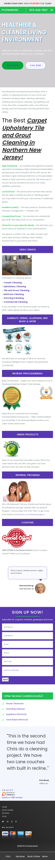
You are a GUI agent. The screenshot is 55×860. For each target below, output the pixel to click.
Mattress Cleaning (14, 294)
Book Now (12, 65)
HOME (4, 807)
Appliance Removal (16, 714)
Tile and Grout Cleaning (16, 290)
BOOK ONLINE (7, 810)
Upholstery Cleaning (15, 286)
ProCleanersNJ (10, 9)
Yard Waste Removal (17, 719)
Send (5, 679)
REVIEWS (5, 813)
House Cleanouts (15, 703)
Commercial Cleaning (16, 301)
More (45, 856)
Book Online (34, 856)
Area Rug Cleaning (14, 298)
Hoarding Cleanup (15, 708)
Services (20, 856)
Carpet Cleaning (13, 282)
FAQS (4, 816)
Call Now (35, 65)
